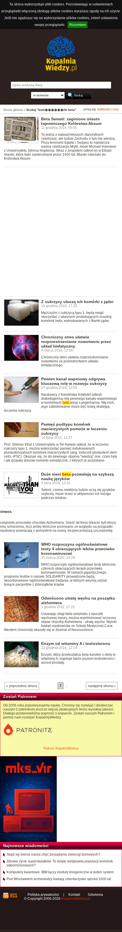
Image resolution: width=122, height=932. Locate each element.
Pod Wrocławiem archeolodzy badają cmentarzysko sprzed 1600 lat (59, 879)
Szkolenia (95, 895)
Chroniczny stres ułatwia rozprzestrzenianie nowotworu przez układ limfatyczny (76, 341)
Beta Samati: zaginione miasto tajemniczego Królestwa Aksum (71, 121)
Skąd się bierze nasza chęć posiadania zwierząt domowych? (53, 854)
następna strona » (102, 686)
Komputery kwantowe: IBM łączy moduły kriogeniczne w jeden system (60, 872)
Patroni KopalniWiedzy (61, 748)
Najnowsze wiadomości (26, 845)
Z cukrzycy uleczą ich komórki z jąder (77, 301)
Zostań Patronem (19, 696)
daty (116, 109)
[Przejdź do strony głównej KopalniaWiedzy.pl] (61, 54)
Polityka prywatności (43, 895)
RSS (13, 895)
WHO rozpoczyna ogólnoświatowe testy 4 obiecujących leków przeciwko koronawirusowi (78, 549)
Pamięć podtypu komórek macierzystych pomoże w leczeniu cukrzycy (74, 429)
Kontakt (74, 895)
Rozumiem (77, 25)
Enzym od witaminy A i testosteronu (75, 643)
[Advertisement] (61, 231)
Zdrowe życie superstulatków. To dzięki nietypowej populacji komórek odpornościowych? (60, 863)
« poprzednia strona (21, 686)
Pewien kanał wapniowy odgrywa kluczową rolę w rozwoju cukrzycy (74, 381)
